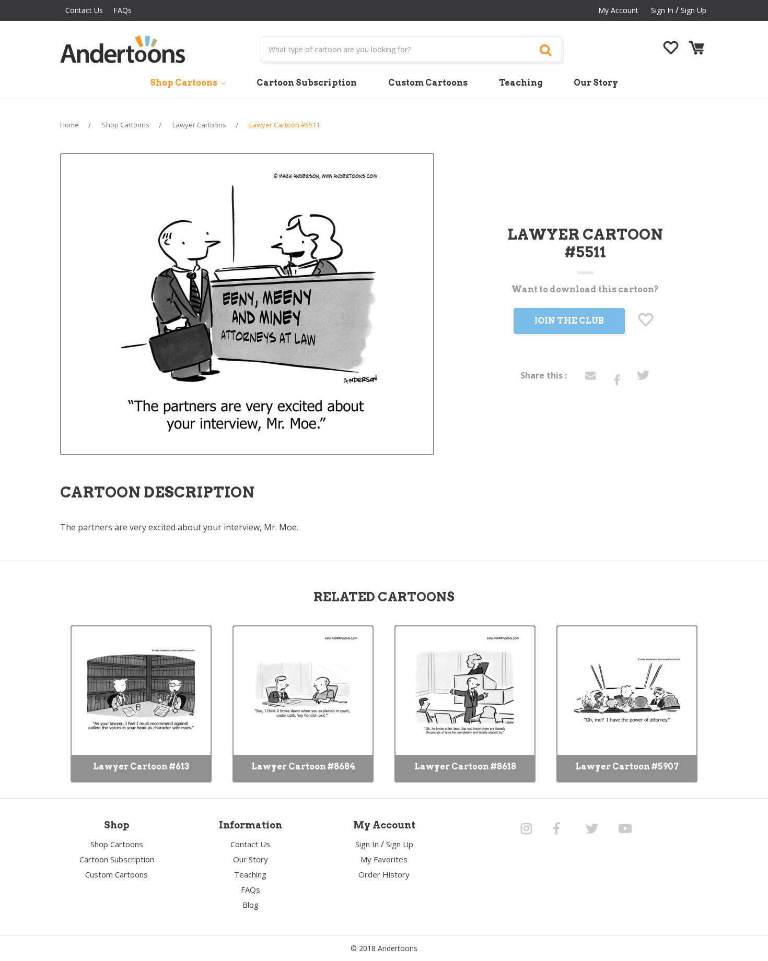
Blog (250, 904)
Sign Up (693, 10)
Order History (384, 874)
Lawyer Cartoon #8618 (465, 767)
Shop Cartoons (184, 83)
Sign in (662, 10)
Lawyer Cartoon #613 (141, 767)
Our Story (596, 83)
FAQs (122, 10)
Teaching (520, 83)
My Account (618, 10)
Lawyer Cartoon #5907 (627, 767)
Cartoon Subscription (307, 83)
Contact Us (84, 10)
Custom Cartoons (428, 83)
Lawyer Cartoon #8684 (303, 767)
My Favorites (384, 859)
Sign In (367, 844)
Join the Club (569, 321)
